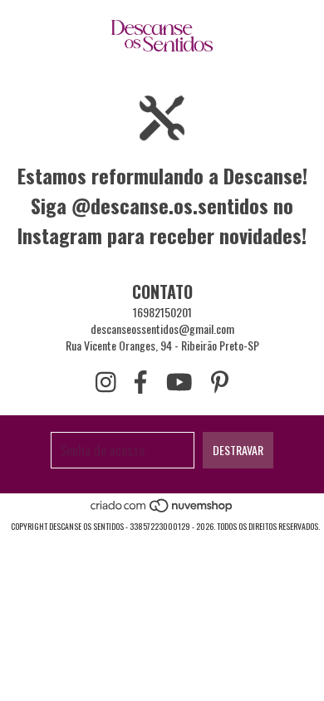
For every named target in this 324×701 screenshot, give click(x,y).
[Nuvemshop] (162, 509)
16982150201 (162, 312)
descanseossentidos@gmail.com (162, 328)
